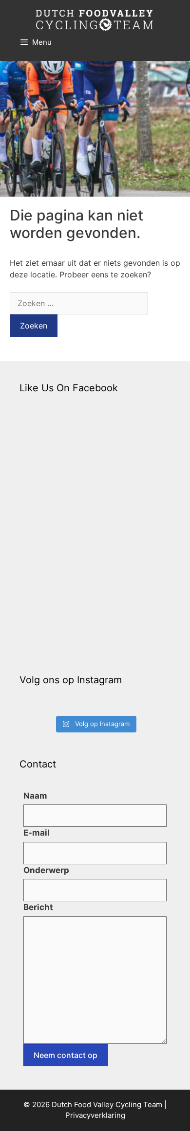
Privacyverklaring (95, 1115)
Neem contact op (65, 1055)
